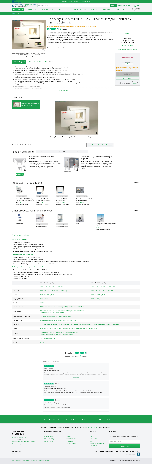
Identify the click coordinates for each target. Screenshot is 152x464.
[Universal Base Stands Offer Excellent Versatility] (19, 164)
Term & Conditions (16, 460)
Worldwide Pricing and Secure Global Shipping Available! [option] (76, 1)
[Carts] (80, 218)
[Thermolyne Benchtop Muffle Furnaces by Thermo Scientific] (80, 190)
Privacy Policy (25, 460)
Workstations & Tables (42, 226)
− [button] (123, 63)
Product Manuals (49, 436)
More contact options (18, 444)
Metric (50, 62)
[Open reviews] (60, 29)
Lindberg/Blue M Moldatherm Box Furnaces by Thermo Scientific (44, 199)
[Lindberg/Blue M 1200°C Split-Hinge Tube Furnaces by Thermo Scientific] (20, 190)
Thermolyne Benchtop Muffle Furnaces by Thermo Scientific (86, 199)
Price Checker (70, 441)
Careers (92, 441)
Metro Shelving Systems (62, 226)
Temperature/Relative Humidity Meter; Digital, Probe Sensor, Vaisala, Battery (106, 224)
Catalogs (68, 436)
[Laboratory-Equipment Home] (24, 5)
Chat (132, 45)
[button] (44, 50)
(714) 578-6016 (136, 10)
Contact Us (120, 10)
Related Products (34, 62)
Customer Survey (71, 443)
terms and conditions (93, 427)
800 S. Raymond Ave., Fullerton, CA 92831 (23, 441)
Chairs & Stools (19, 223)
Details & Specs (19, 62)
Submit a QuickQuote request (127, 49)
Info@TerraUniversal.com (19, 437)
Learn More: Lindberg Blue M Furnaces (100, 145)
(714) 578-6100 (128, 41)
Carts (77, 223)
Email (125, 45)
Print (128, 33)
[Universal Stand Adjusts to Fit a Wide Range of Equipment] (71, 164)
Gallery (94, 10)
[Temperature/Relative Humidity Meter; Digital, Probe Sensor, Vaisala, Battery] (100, 218)
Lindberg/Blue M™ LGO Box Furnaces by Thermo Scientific (65, 199)
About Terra (93, 439)
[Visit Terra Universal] (16, 1)
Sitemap (47, 460)
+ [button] (131, 63)
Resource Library (49, 439)
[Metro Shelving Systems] (60, 218)
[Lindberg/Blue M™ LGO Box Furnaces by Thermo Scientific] (60, 190)
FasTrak (134, 83)
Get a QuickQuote (71, 439)
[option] (26, 104)
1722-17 (33, 54)
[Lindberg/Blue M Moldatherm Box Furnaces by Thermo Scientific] (40, 190)
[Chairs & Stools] (20, 218)
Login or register (124, 5)
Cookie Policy (33, 460)
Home (13, 13)
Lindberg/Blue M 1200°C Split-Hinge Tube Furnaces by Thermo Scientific (25, 199)
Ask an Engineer (48, 441)
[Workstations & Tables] (40, 218)
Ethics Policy (41, 460)
